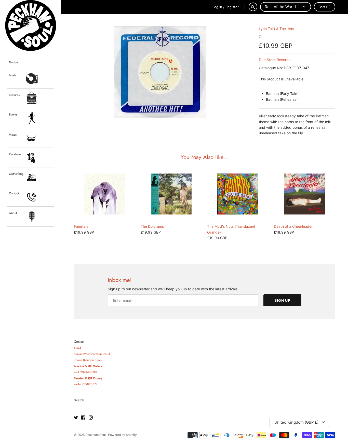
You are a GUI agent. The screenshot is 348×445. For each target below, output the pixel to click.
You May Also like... (205, 157)
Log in (217, 7)
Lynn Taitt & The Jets (276, 28)
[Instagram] (91, 417)
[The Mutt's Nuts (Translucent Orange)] (238, 194)
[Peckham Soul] (30, 25)
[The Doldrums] (171, 194)
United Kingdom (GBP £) (296, 422)
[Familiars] (105, 194)
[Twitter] (76, 417)
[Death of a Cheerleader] (305, 194)
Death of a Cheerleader (293, 226)
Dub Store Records (274, 60)
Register (232, 7)
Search (79, 400)
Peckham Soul (95, 435)
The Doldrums (152, 226)
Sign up (282, 300)
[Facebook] (83, 417)
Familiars (81, 226)
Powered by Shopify (122, 435)
